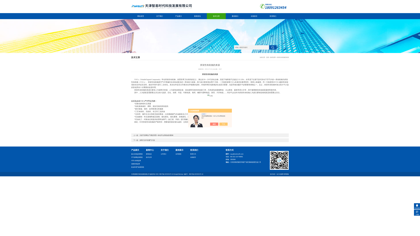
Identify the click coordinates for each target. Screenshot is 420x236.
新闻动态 (149, 154)
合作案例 (178, 154)
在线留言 (254, 16)
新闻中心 (150, 150)
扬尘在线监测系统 (137, 154)
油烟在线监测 (135, 164)
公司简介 (163, 154)
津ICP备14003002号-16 (166, 174)
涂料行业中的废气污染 (147, 140)
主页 (267, 57)
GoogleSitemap (178, 174)
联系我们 (273, 16)
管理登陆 (286, 174)
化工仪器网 (280, 174)
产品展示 (178, 16)
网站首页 (140, 16)
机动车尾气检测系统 (137, 167)
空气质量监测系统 (137, 157)
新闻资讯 (197, 16)
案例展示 (235, 16)
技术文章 (216, 16)
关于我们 (159, 16)
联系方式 (193, 154)
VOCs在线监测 (136, 160)
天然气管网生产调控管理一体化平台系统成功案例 (156, 135)
